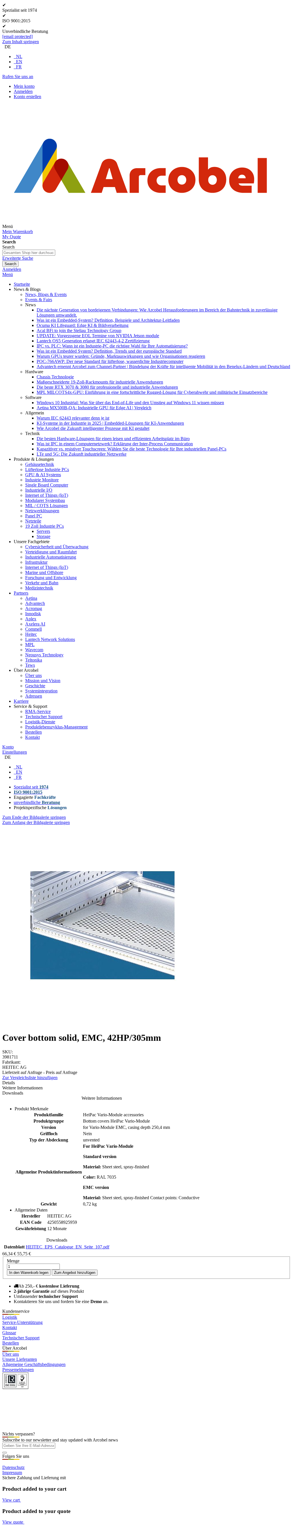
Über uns (10, 1354)
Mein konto (24, 86)
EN (19, 61)
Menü (7, 274)
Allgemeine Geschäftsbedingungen (34, 1364)
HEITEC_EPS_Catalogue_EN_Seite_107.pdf (67, 1246)
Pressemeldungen (18, 1369)
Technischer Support (20, 1337)
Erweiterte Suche (17, 258)
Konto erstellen (27, 96)
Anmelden (23, 91)
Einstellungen (14, 752)
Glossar (9, 1332)
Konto (8, 746)
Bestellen (10, 1343)
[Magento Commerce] (140, 226)
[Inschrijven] (4, 1452)
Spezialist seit (31, 787)
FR (19, 66)
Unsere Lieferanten (19, 1359)
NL (19, 56)
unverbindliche (37, 802)
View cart (11, 1500)
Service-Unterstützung (22, 1322)
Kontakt (9, 1327)
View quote (13, 1522)
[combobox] (28, 253)
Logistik (9, 1317)
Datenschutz (13, 1467)
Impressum (12, 1472)
